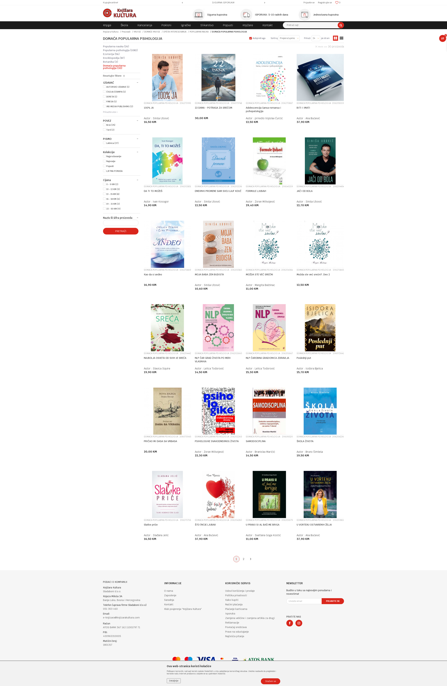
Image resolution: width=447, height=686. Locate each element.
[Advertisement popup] (223, 342)
